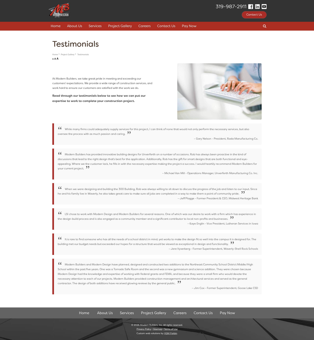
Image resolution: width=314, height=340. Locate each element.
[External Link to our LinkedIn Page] (257, 6)
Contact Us (254, 15)
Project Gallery (67, 54)
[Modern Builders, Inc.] (59, 10)
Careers (144, 26)
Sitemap (157, 329)
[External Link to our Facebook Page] (250, 6)
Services (127, 313)
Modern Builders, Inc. (151, 324)
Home (56, 26)
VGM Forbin (170, 333)
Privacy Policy (144, 329)
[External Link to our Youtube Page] (264, 6)
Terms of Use (171, 329)
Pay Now (189, 26)
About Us (74, 26)
